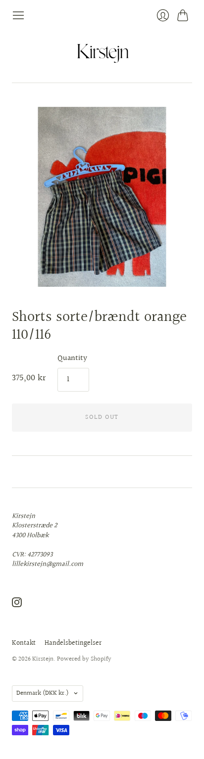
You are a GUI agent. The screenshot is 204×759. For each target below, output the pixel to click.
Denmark (42, 693)
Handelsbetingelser (73, 643)
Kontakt (24, 643)
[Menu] (18, 15)
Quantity (72, 358)
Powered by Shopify (84, 659)
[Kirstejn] (102, 52)
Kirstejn (42, 659)
